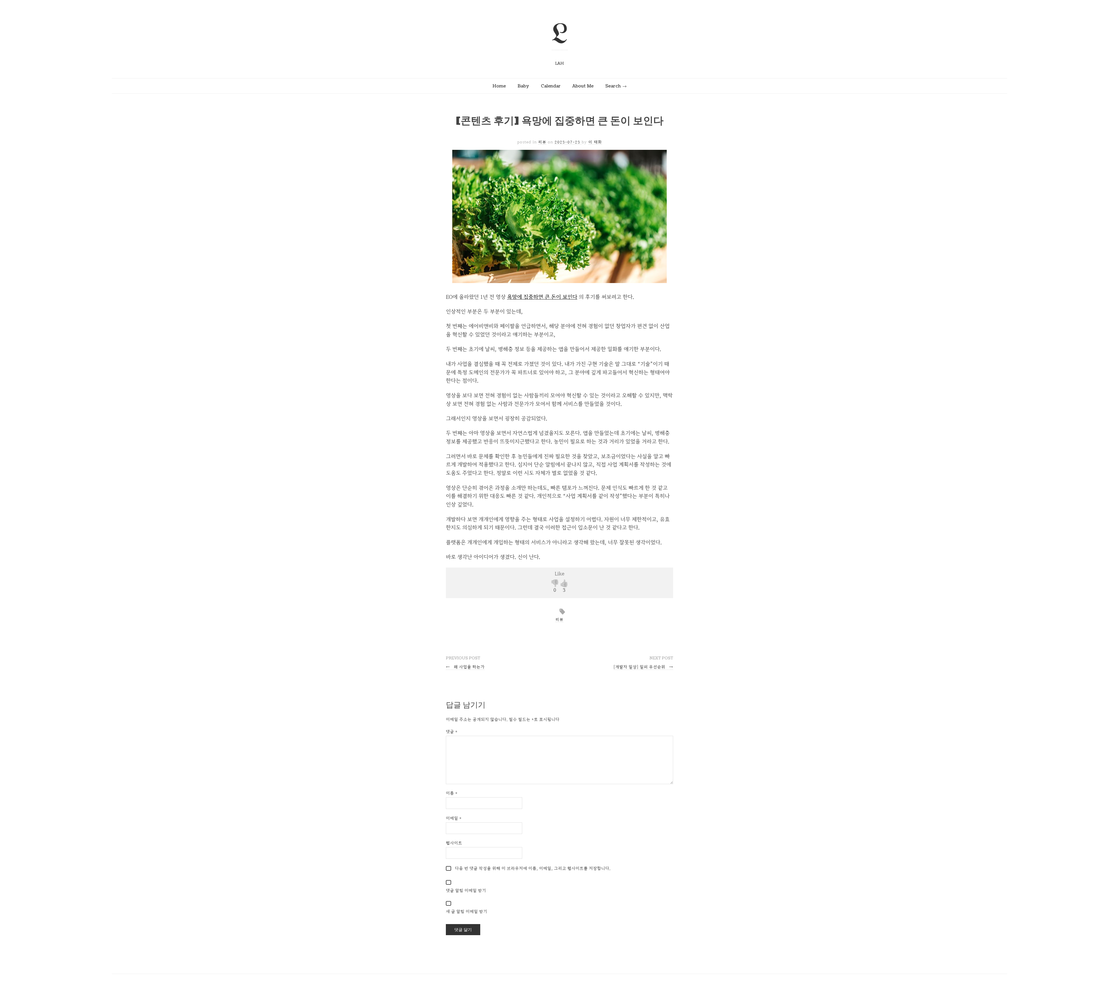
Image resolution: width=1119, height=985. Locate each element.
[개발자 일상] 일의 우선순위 (643, 667)
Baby (523, 86)
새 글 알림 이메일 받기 (466, 911)
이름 (452, 793)
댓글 (452, 731)
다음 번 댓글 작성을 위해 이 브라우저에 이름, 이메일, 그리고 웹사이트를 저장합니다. (532, 868)
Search (613, 86)
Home (499, 86)
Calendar (551, 86)
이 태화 (595, 142)
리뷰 (542, 142)
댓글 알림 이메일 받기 (466, 890)
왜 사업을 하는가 (465, 667)
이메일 (454, 818)
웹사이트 (454, 843)
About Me (583, 86)
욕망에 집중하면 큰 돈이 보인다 (542, 296)
